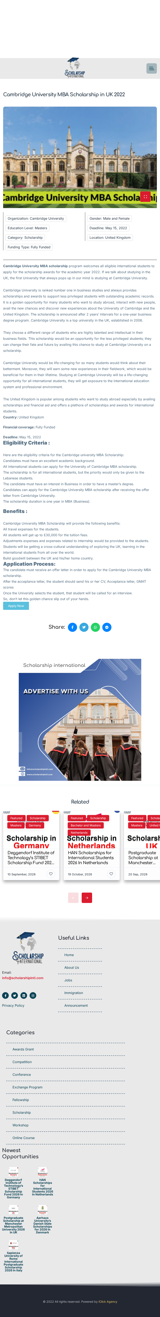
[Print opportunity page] (22, 646)
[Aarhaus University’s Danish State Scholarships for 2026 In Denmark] (42, 1209)
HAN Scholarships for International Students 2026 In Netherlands (42, 1187)
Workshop (20, 1125)
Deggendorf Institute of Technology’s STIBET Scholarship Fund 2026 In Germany (13, 1188)
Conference (21, 1074)
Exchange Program (27, 1087)
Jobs (68, 980)
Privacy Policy (13, 1005)
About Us (71, 967)
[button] (16, 606)
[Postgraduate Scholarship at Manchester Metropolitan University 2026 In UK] (13, 1209)
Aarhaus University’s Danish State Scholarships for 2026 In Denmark (42, 1225)
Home (69, 955)
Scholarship (21, 1112)
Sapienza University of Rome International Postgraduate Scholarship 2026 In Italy (13, 1261)
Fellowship (20, 1100)
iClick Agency (108, 1301)
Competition (22, 1062)
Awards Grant (23, 1049)
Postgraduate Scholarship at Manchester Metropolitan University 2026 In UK (13, 1225)
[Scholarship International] (75, 68)
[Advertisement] (80, 29)
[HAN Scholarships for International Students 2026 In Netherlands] (42, 1171)
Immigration (73, 993)
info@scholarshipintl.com (22, 978)
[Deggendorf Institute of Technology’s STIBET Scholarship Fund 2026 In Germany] (13, 1171)
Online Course (23, 1138)
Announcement (76, 1005)
